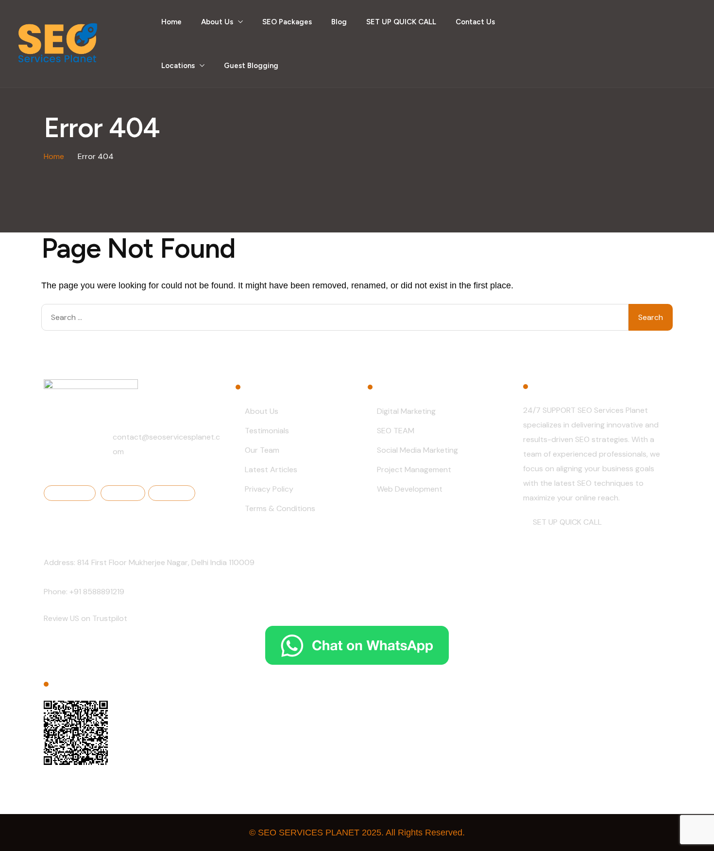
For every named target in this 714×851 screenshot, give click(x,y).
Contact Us (475, 22)
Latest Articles (271, 469)
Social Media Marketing (417, 450)
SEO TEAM (395, 431)
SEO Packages (287, 22)
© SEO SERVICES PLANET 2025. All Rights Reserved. (357, 832)
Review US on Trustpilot (85, 618)
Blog (339, 22)
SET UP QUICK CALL (401, 22)
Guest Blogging (251, 65)
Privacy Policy (269, 489)
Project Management (414, 469)
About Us (217, 22)
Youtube (174, 492)
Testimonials (267, 431)
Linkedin (125, 492)
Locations (178, 65)
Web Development (409, 489)
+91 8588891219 (96, 591)
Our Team (262, 450)
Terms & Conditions (280, 508)
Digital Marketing (406, 411)
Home (171, 22)
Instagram (72, 492)
